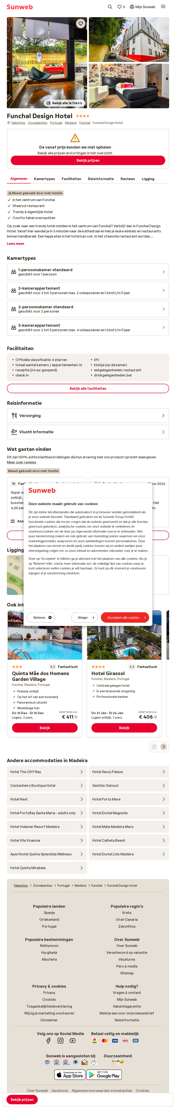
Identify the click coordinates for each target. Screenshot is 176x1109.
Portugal (49, 926)
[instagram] (60, 1043)
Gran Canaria (127, 919)
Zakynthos (127, 926)
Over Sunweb (127, 945)
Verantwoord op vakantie (126, 952)
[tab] (19, 179)
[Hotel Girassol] (124, 673)
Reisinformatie (127, 1020)
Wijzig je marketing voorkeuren (49, 1013)
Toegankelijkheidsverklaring (49, 1006)
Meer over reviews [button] (21, 462)
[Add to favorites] (80, 23)
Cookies (49, 999)
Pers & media (126, 966)
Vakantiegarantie (127, 1006)
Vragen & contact (127, 992)
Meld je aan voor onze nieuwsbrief (127, 1013)
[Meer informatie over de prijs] (76, 717)
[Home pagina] (20, 6)
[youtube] (72, 1043)
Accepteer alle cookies (123, 617)
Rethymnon (49, 945)
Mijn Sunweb (127, 999)
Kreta (126, 912)
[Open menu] (163, 7)
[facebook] (48, 1043)
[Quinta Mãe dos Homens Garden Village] (45, 673)
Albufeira (49, 959)
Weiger (83, 617)
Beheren (39, 617)
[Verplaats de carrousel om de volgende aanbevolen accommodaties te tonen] (163, 746)
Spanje (49, 912)
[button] (47, 62)
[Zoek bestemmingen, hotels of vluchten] (110, 7)
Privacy (49, 992)
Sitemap (127, 973)
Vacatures (126, 959)
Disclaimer (49, 1020)
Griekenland (49, 919)
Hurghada (49, 952)
